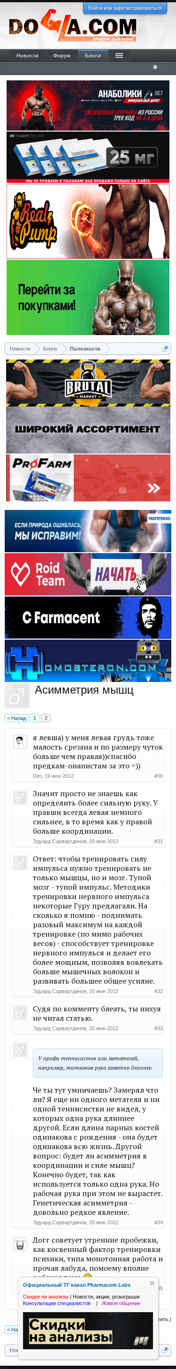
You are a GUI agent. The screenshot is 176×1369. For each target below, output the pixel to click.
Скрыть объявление (152, 1283)
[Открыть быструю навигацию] (165, 348)
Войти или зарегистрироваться (125, 8)
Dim (37, 776)
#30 (158, 776)
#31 (158, 841)
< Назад (16, 718)
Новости (27, 55)
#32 (158, 991)
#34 (158, 1222)
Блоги (93, 55)
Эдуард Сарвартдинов (59, 841)
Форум (61, 55)
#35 (158, 1288)
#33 (158, 1028)
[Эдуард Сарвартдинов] (17, 695)
